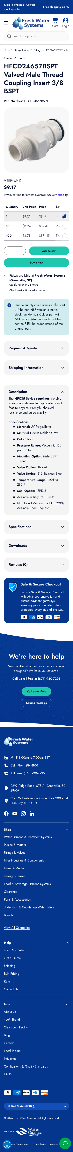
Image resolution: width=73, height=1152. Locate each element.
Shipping (9, 966)
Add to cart (49, 251)
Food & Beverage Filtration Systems (27, 884)
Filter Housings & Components (24, 860)
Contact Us (11, 989)
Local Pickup (12, 1051)
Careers (9, 1043)
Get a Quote (12, 958)
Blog (7, 1035)
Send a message (36, 703)
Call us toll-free (36, 691)
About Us (10, 1011)
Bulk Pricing (11, 973)
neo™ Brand (12, 1019)
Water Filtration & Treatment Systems (28, 837)
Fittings (37, 50)
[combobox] (36, 36)
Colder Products (15, 58)
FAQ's (8, 1074)
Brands (8, 915)
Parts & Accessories (17, 899)
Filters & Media (14, 868)
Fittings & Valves (21, 50)
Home (7, 50)
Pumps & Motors (15, 845)
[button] (55, 22)
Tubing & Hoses (14, 876)
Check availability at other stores (27, 290)
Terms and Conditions (16, 1144)
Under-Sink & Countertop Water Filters (29, 907)
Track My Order (14, 950)
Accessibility (56, 1144)
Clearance (10, 891)
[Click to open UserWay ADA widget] (7, 1144)
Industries (10, 1058)
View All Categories (17, 927)
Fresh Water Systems (25, 1118)
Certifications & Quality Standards (26, 1066)
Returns (9, 981)
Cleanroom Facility (16, 1027)
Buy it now (36, 262)
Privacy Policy (39, 1144)
